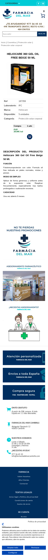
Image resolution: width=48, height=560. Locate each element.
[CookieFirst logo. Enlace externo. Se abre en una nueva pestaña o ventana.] (3, 524)
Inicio (3, 42)
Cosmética (11, 42)
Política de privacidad (37, 522)
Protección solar (25, 42)
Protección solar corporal (11, 45)
